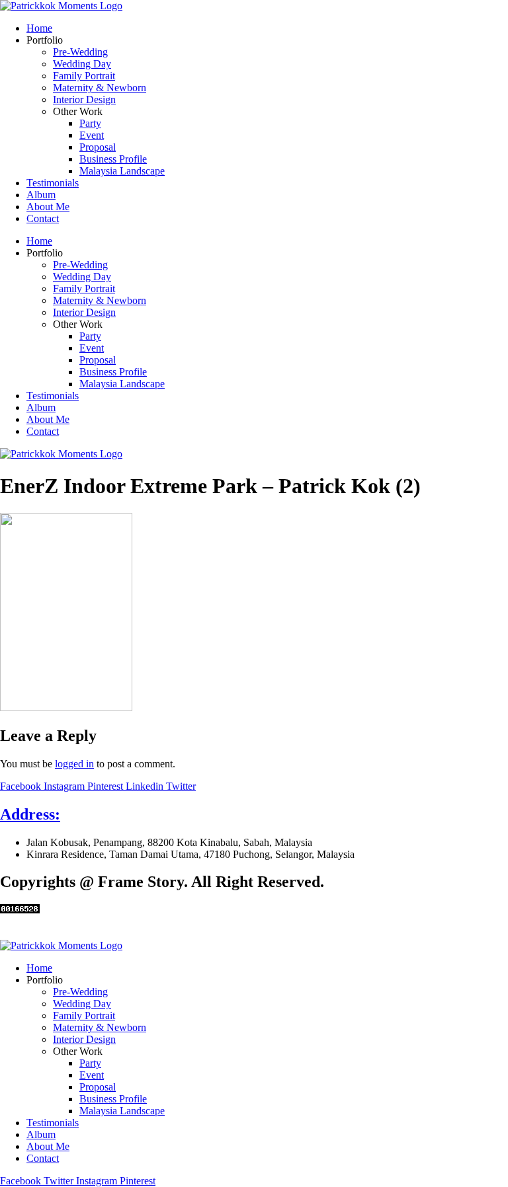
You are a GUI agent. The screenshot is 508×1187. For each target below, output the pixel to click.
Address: (30, 814)
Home (39, 28)
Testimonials (52, 182)
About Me (47, 206)
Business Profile (113, 159)
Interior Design (84, 99)
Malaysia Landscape (122, 170)
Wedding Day (82, 63)
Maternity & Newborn (99, 87)
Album (41, 194)
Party (90, 123)
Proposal (97, 147)
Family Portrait (84, 75)
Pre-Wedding (80, 51)
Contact (42, 218)
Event (91, 135)
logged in (74, 763)
